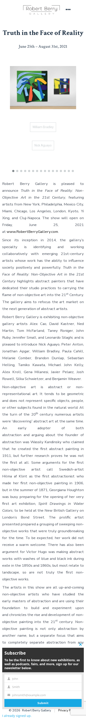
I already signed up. (17, 716)
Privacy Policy (67, 710)
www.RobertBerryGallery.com (32, 231)
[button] (13, 171)
